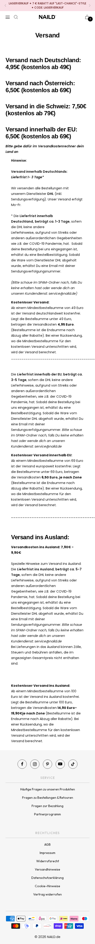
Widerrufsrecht (47, 861)
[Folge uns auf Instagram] (34, 764)
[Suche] (16, 17)
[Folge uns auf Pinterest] (47, 764)
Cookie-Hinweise (47, 886)
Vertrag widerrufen (47, 894)
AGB (47, 844)
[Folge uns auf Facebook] (22, 764)
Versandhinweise (47, 869)
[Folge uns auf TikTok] (72, 764)
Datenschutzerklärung (47, 878)
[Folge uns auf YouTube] (60, 764)
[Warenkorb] (87, 17)
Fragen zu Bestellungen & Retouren (47, 798)
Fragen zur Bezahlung (47, 806)
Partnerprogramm (47, 814)
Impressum (47, 853)
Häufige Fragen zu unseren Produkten (47, 789)
